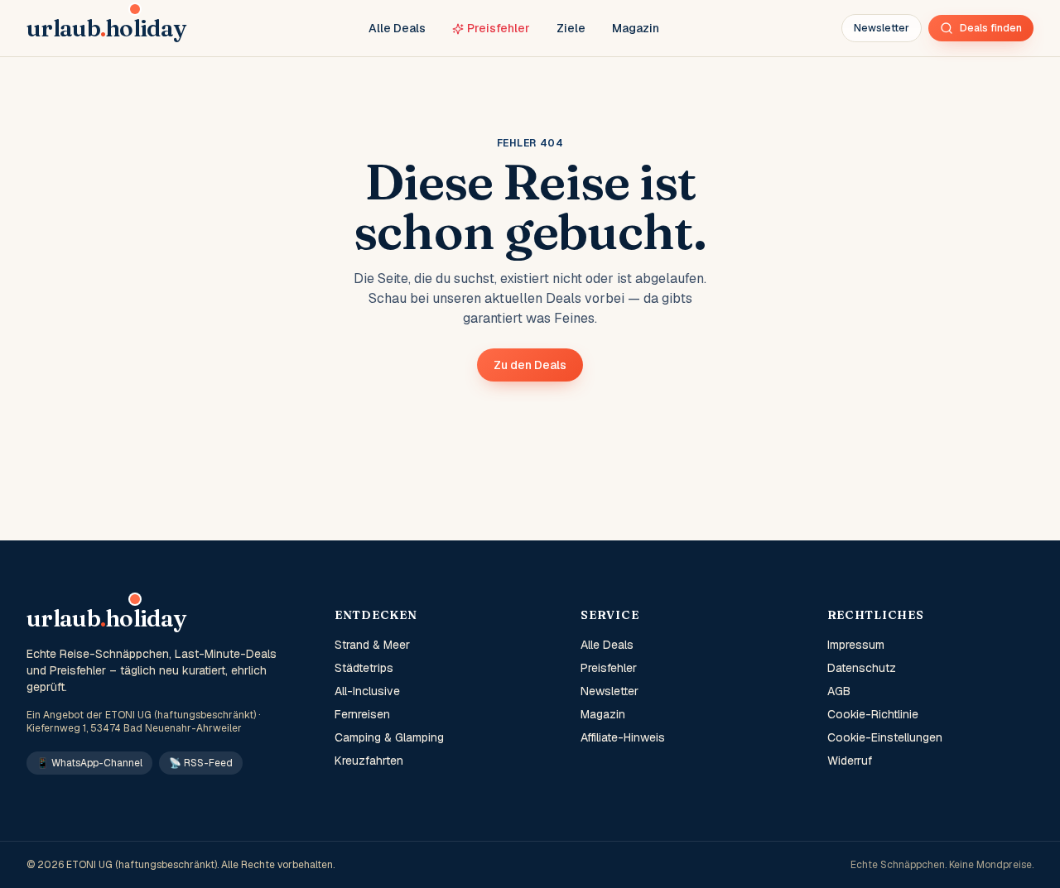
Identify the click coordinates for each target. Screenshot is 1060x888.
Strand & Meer (372, 644)
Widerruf (849, 760)
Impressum (855, 644)
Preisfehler (498, 28)
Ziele (570, 28)
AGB (838, 691)
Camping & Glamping (389, 737)
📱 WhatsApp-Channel (89, 763)
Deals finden (991, 28)
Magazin (635, 28)
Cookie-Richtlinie (872, 714)
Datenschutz (861, 667)
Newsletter (881, 28)
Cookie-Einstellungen (884, 737)
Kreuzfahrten (369, 760)
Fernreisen (362, 714)
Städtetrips (364, 667)
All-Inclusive (367, 691)
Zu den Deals (530, 365)
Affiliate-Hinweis (623, 737)
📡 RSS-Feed (201, 763)
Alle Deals (397, 28)
